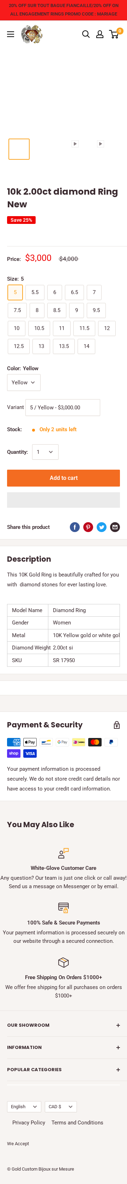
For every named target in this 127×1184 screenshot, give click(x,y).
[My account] (99, 34)
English (18, 1106)
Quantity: (17, 452)
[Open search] (86, 34)
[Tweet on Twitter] (102, 527)
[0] (114, 34)
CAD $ (55, 1106)
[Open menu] (10, 34)
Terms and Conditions (77, 1122)
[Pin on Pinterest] (88, 527)
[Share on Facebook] (75, 527)
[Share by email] (115, 527)
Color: (22, 368)
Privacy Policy (28, 1122)
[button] (63, 500)
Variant (15, 407)
